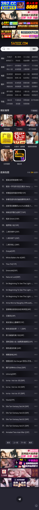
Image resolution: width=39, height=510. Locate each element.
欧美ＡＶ (26, 65)
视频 (2, 67)
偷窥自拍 (10, 83)
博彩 (2, 58)
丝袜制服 (18, 69)
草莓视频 (26, 100)
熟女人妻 (10, 69)
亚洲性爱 (10, 74)
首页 (8, 443)
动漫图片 (35, 83)
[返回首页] (36, 506)
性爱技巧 (35, 95)
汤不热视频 (35, 100)
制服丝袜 (10, 78)
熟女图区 (26, 86)
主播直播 (26, 69)
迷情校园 (10, 95)
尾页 (30, 443)
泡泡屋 (18, 104)
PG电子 (9, 57)
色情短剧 (26, 104)
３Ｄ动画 (35, 65)
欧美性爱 (35, 74)
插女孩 (9, 100)
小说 (2, 93)
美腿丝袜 (10, 86)
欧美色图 (26, 83)
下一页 (23, 443)
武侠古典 (35, 91)
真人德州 (18, 57)
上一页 (15, 443)
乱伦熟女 (26, 78)
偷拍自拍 (18, 74)
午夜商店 (18, 100)
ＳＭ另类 (35, 69)
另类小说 (18, 95)
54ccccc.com (19, 43)
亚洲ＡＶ (10, 65)
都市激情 (10, 91)
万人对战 (26, 57)
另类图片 (35, 86)
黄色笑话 (26, 95)
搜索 (34, 49)
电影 (2, 76)
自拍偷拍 (18, 65)
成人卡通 (26, 74)
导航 (2, 101)
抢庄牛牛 (35, 61)
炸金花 (18, 61)
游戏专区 (35, 57)
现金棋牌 (26, 61)
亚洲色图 (18, 83)
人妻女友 (26, 91)
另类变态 (35, 78)
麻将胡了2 (9, 61)
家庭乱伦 (18, 91)
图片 (2, 84)
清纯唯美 (18, 86)
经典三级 (18, 78)
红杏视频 (10, 104)
